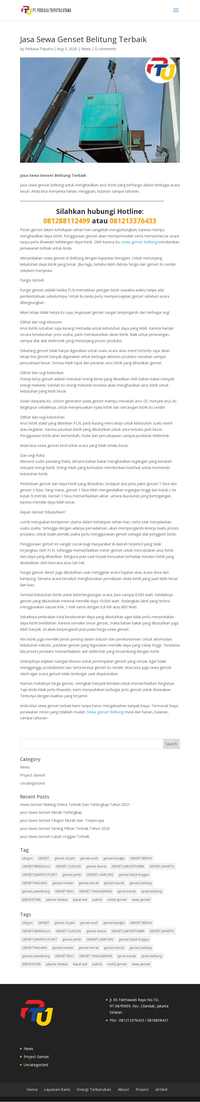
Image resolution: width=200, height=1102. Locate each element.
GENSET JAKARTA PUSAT (39, 874)
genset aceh (89, 858)
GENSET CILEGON (68, 866)
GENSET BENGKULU (36, 866)
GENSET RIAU (64, 891)
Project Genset (32, 775)
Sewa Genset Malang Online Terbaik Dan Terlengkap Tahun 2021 (75, 804)
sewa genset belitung (139, 241)
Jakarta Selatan (57, 899)
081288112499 (66, 220)
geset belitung (151, 891)
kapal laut (80, 899)
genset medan (62, 883)
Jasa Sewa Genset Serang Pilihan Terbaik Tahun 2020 (65, 828)
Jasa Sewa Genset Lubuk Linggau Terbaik (54, 836)
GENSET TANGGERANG (95, 891)
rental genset (117, 899)
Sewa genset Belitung (104, 711)
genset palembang (36, 891)
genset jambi (71, 874)
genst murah (126, 891)
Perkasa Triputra (39, 48)
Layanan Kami (57, 1089)
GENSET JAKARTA (161, 866)
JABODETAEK (31, 899)
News (86, 48)
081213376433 (132, 220)
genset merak (89, 883)
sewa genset (141, 899)
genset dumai (96, 866)
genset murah (114, 883)
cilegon (27, 858)
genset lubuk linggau (134, 874)
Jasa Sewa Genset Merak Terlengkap (51, 812)
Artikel (161, 1089)
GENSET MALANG (34, 883)
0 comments (105, 48)
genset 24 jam (64, 858)
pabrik (97, 899)
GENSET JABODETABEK (127, 866)
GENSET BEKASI (141, 858)
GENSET (43, 858)
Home (32, 1089)
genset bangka (114, 858)
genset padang (140, 883)
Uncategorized (32, 783)
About (123, 1089)
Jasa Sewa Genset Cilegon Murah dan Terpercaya (62, 820)
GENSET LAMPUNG (100, 874)
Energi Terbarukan (94, 1089)
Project (142, 1089)
